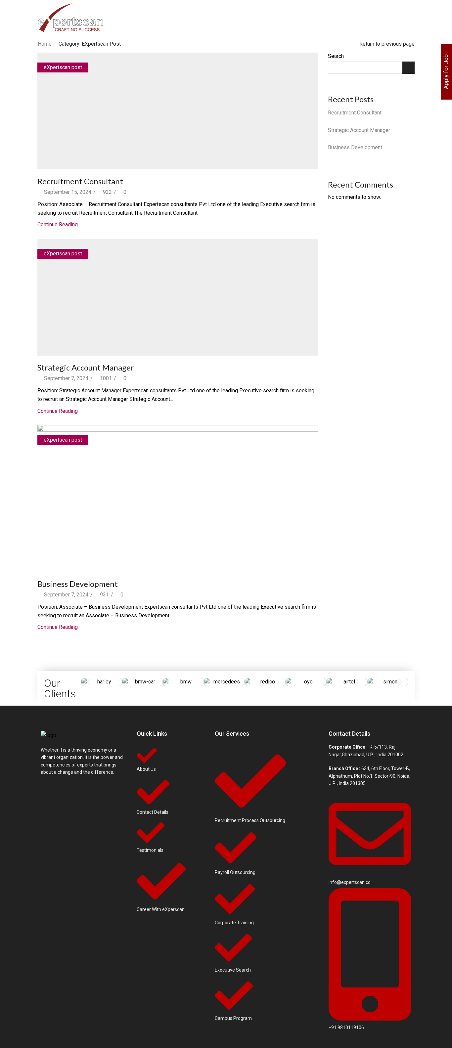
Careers (281, 18)
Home (159, 18)
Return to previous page (387, 44)
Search (336, 56)
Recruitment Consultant (80, 181)
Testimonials (315, 18)
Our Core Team (218, 18)
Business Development (77, 584)
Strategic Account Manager (85, 367)
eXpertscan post (63, 67)
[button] (88, 682)
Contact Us (349, 18)
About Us (184, 18)
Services (251, 18)
